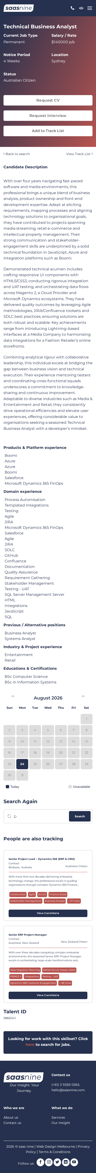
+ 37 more (74, 900)
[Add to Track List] (83, 861)
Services (58, 1117)
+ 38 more (65, 982)
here (30, 1044)
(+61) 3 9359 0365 (65, 1085)
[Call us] (72, 8)
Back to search (17, 154)
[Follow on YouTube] (74, 1162)
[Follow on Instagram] (49, 1162)
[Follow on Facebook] (40, 1162)
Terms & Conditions (54, 1152)
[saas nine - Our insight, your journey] (18, 8)
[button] (90, 8)
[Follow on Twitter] (57, 1162)
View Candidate (48, 913)
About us (10, 1117)
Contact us (12, 1123)
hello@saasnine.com (68, 1090)
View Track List (78, 154)
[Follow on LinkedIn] (66, 1162)
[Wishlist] (81, 8)
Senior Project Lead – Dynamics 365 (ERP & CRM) (42, 859)
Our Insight (60, 1123)
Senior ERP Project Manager (28, 934)
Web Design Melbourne (56, 1146)
